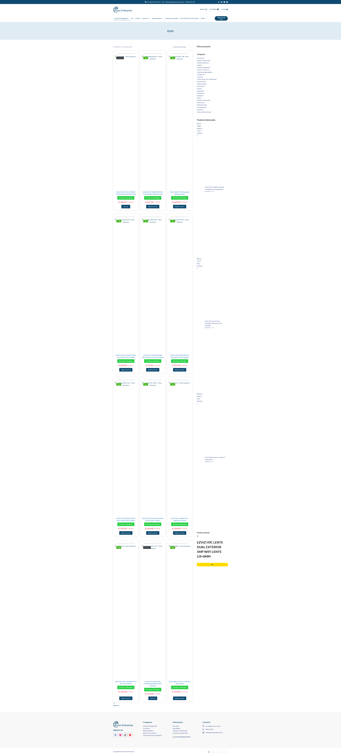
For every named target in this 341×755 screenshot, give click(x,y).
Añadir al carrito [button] (153, 206)
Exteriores (183, 53)
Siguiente (116, 705)
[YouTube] (227, 2)
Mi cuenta (176, 726)
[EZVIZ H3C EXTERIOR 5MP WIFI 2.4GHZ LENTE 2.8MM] (152, 448)
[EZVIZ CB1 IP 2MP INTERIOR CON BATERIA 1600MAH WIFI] (126, 122)
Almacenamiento (157, 18)
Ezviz (129, 53)
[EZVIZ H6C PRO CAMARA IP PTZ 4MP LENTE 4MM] (126, 611)
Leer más (125, 206)
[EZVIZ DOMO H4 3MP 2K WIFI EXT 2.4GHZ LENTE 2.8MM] (126, 285)
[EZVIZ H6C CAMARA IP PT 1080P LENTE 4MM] (179, 448)
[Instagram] (224, 2)
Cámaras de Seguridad (121, 18)
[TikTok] (219, 2)
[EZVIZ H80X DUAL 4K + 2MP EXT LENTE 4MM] (179, 611)
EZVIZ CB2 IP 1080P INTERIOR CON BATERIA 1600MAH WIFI (214, 188)
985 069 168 (209, 729)
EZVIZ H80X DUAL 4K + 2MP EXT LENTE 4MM (215, 458)
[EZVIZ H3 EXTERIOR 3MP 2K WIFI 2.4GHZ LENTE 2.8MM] (179, 285)
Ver (212, 564)
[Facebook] (221, 2)
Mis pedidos (176, 728)
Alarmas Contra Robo (149, 733)
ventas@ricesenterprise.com (214, 732)
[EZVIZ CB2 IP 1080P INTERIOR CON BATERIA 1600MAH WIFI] (152, 122)
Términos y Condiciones (180, 731)
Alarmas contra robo (171, 18)
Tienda (203, 18)
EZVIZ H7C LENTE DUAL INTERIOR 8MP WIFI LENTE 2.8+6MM (153, 684)
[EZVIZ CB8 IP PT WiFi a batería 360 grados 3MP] (179, 122)
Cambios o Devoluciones (180, 733)
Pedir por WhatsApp (127, 198)
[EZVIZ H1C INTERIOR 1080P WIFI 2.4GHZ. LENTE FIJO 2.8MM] (152, 285)
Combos (137, 18)
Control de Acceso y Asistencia (189, 18)
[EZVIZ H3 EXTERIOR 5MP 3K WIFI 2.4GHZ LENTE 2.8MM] (126, 448)
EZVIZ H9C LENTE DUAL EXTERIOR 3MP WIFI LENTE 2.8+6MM (213, 323)
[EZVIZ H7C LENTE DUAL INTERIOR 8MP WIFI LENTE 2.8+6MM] (152, 611)
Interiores (132, 53)
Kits (132, 18)
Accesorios (145, 18)
